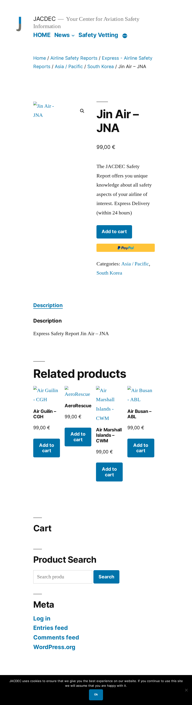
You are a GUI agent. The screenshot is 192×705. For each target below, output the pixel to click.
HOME (41, 34)
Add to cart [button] (46, 447)
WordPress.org (54, 646)
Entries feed (50, 627)
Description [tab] (48, 305)
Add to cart (114, 231)
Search (106, 577)
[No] (186, 690)
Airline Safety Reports (73, 58)
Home (39, 58)
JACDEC (44, 18)
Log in (41, 618)
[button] (82, 111)
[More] (125, 36)
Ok (96, 694)
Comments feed (56, 637)
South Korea (100, 66)
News (62, 34)
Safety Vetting (98, 34)
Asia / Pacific (69, 66)
